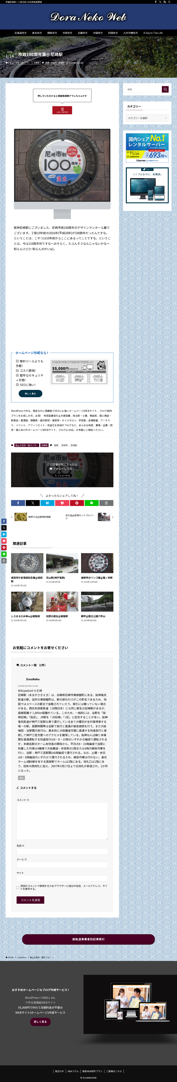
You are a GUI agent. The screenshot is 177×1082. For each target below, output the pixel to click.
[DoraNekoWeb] (88, 16)
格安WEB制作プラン (92, 1071)
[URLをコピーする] (106, 503)
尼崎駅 (61, 62)
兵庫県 (37, 62)
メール (22, 859)
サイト (20, 873)
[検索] (169, 2)
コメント (23, 800)
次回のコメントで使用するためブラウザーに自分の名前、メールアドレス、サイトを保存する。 (63, 887)
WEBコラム (73, 1071)
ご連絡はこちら (114, 1071)
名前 (20, 845)
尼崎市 (54, 62)
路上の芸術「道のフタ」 (20, 62)
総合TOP (59, 1071)
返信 (21, 777)
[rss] (164, 2)
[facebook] (155, 2)
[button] (18, 503)
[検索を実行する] (165, 89)
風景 (47, 62)
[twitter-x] (160, 2)
